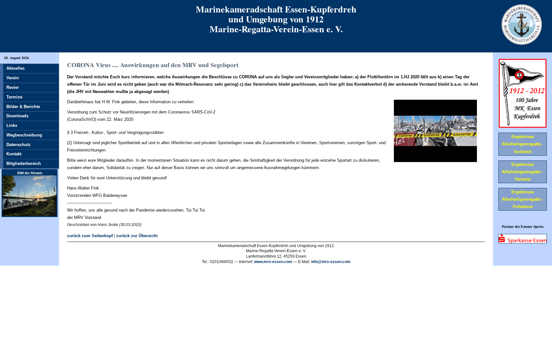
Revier (12, 87)
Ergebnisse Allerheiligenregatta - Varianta (522, 172)
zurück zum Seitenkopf (90, 235)
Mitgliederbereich (23, 163)
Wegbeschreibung (24, 135)
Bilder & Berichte (23, 106)
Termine (14, 97)
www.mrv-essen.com (273, 262)
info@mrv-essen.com (330, 262)
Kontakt (13, 153)
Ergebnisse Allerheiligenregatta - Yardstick (522, 144)
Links (11, 125)
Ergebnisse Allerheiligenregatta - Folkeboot (522, 199)
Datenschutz (18, 144)
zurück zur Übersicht (136, 235)
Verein (12, 77)
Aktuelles (15, 68)
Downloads (17, 115)
